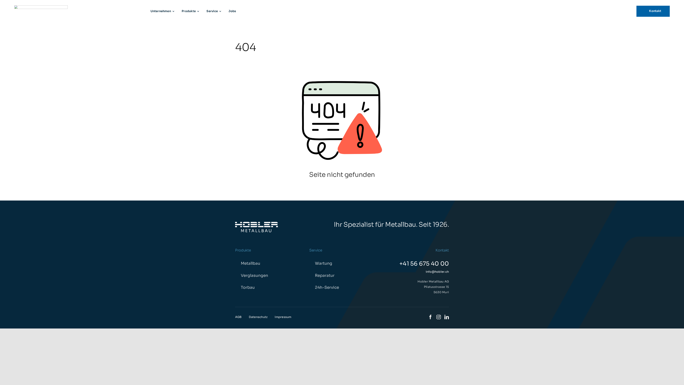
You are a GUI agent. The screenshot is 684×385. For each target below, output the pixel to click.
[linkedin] (446, 317)
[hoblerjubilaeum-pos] (41, 7)
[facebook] (430, 317)
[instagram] (438, 317)
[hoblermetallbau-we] (256, 223)
